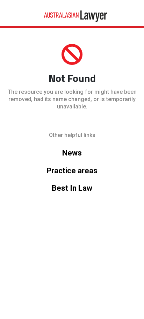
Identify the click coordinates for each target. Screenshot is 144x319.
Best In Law (72, 188)
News (72, 153)
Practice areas (72, 170)
